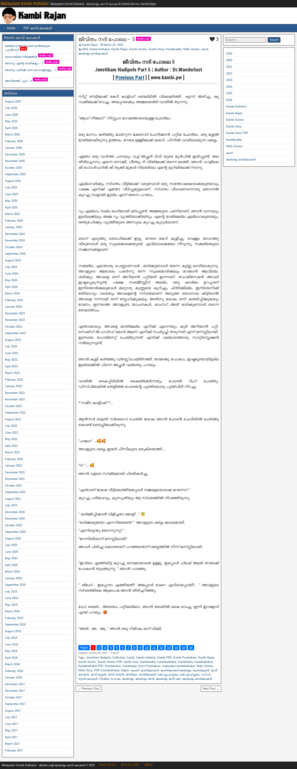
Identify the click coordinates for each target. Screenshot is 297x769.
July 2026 (11, 108)
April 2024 (11, 287)
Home (11, 28)
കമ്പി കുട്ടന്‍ (98, 674)
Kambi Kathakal (100, 49)
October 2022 (13, 406)
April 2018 (11, 657)
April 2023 (11, 366)
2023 (229, 80)
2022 (229, 73)
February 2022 (14, 459)
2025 (229, 93)
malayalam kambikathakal (178, 666)
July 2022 (11, 425)
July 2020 (11, 545)
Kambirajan (130, 666)
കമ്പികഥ (131, 674)
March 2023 (12, 373)
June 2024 (11, 273)
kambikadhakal (166, 661)
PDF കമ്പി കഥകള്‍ (37, 28)
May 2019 (11, 604)
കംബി (135, 670)
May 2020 (11, 558)
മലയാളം (128, 678)
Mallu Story (85, 670)
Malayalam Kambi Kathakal (25, 3)
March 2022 (12, 452)
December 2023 (15, 313)
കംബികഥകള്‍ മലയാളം (175, 670)
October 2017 (13, 697)
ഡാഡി (205, 674)
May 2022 (11, 439)
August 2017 (13, 710)
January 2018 (13, 677)
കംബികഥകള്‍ (149, 670)
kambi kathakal (145, 657)
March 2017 (12, 743)
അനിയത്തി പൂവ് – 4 (26, 81)
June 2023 (11, 353)
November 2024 (15, 240)
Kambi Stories (138, 49)
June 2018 (11, 644)
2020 (229, 60)
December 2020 (15, 512)
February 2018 (14, 671)
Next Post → (211, 688)
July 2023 (11, 346)
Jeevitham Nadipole (98, 657)
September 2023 (15, 333)
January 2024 (13, 306)
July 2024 (11, 267)
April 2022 (11, 445)
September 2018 (15, 624)
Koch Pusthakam (149, 666)
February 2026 (14, 141)
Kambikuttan (113, 666)
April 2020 (11, 565)
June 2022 (11, 432)
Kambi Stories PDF (110, 661)
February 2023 (14, 379)
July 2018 (11, 637)
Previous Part (129, 77)
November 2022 (15, 399)
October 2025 (13, 167)
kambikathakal (203, 661)
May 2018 (11, 651)
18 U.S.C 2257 (130, 764)
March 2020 (12, 571)
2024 (85, 49)
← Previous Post (88, 688)
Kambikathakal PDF (90, 666)
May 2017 (11, 730)
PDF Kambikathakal (106, 670)
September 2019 (15, 584)
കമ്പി (205, 49)
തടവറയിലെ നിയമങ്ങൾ (28, 56)
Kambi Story (156, 49)
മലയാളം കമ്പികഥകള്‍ (93, 53)
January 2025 (13, 227)
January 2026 (13, 147)
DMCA (149, 764)
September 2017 (15, 704)
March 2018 (12, 664)
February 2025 (14, 220)
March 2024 (12, 293)
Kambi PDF (164, 657)
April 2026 (11, 128)
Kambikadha (174, 49)
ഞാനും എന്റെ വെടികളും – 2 (31, 63)
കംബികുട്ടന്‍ (201, 670)
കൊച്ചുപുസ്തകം (168, 674)
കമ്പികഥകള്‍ (147, 674)
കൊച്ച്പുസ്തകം (189, 674)
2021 (229, 66)
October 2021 (13, 485)
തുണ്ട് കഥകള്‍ (87, 678)
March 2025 (12, 214)
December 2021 (15, 472)
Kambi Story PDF (237, 133)
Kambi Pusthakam (185, 657)
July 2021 (11, 505)
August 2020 (13, 538)
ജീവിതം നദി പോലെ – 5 (106, 39)
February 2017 (14, 750)
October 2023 (13, 326)
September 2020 (15, 531)
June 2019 (11, 598)
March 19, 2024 (113, 44)
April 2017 (11, 737)
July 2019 (11, 591)
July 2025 (11, 187)
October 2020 (13, 525)
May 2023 (11, 359)
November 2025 (15, 161)
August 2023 (13, 340)
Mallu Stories (191, 49)
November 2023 (15, 320)
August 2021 (13, 498)
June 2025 (11, 194)
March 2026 (12, 134)
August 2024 (13, 260)
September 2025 (15, 174)
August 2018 (13, 631)
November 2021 (15, 478)
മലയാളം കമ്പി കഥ (168, 678)
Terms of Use (107, 764)
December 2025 (15, 154)
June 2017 (11, 724)
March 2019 (12, 611)
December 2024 (15, 234)
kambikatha (185, 661)
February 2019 (14, 618)
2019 (229, 53)
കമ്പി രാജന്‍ (116, 674)
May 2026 (11, 121)
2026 (229, 100)
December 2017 (15, 684)
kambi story (131, 661)
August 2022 (13, 419)
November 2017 (15, 690)
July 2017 (11, 717)
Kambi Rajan (90, 44)
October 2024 (13, 247)
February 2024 (14, 300)
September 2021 (15, 492)
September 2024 (15, 253)
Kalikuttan (119, 657)
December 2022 (15, 392)
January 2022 (13, 465)
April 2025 (11, 207)
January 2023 (13, 386)
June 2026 (11, 114)
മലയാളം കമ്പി (144, 678)
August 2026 (13, 101)
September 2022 (15, 412)
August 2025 (13, 181)
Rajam (125, 670)
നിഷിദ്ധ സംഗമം (109, 678)
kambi (131, 657)
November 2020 (15, 518)
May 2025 (11, 200)
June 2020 (11, 551)
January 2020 (13, 578)
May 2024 (11, 280)
